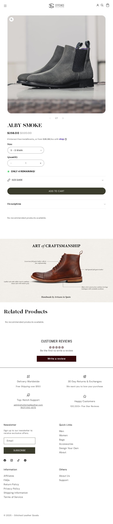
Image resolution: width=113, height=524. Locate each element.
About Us (64, 475)
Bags (62, 439)
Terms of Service (13, 497)
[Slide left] (50, 118)
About (62, 452)
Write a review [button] (56, 358)
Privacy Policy (12, 488)
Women (63, 435)
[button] (56, 180)
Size (9, 144)
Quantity (12, 157)
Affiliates (9, 475)
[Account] (97, 5)
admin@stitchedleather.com (28, 405)
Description (14, 204)
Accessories (66, 443)
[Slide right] (63, 118)
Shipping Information (16, 492)
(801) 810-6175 (28, 407)
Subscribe (19, 450)
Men (61, 431)
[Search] (102, 5)
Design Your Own (69, 448)
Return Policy (11, 484)
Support (63, 480)
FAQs (7, 480)
